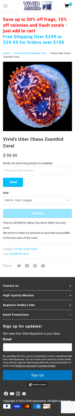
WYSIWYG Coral (19, 253)
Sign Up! (37, 375)
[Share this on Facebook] (27, 266)
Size (6, 192)
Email (7, 339)
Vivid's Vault (30, 249)
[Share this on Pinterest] (35, 266)
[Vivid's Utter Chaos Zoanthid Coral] (37, 96)
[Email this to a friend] (43, 266)
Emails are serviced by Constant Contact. (35, 365)
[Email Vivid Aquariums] (24, 394)
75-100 (18, 249)
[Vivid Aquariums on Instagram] (18, 394)
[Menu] (5, 6)
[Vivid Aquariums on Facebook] (6, 394)
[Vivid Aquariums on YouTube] (12, 394)
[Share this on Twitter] (19, 266)
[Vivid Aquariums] (38, 6)
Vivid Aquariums (36, 401)
